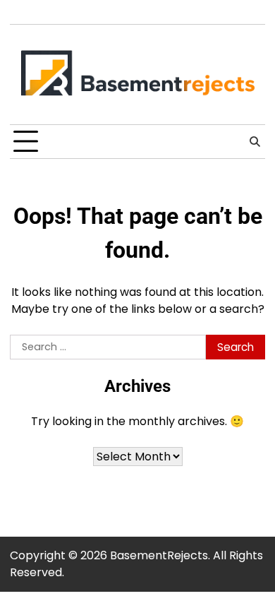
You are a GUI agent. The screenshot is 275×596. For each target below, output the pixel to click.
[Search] (254, 142)
